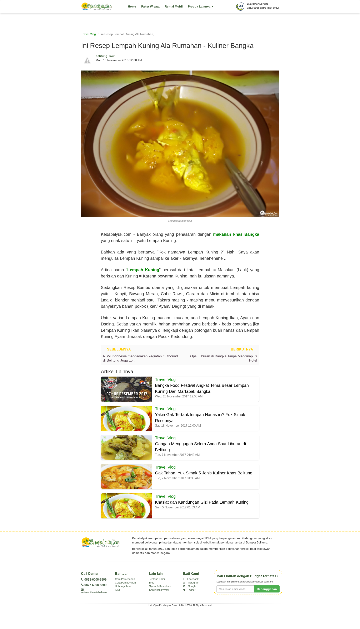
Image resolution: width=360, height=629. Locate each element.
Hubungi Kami (123, 586)
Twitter (191, 590)
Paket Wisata (150, 6)
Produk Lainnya (199, 6)
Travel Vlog (88, 34)
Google (191, 586)
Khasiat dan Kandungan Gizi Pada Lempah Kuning (202, 502)
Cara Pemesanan (125, 579)
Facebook (193, 579)
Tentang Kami (157, 579)
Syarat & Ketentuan (160, 586)
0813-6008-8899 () (263, 7)
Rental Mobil (174, 6)
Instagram (193, 582)
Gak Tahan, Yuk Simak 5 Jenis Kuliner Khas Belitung (203, 473)
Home (132, 6)
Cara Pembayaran (125, 582)
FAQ (117, 590)
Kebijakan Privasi (159, 590)
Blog (151, 582)
